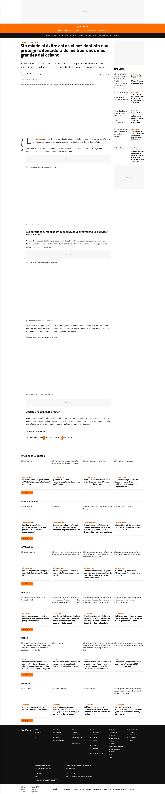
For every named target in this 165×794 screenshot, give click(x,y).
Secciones (114, 35)
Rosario (65, 35)
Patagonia (103, 35)
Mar (36, 42)
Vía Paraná (94, 748)
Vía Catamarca (77, 737)
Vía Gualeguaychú (96, 753)
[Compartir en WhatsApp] (22, 145)
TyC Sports (107, 789)
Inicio (48, 35)
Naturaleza (67, 438)
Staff (36, 776)
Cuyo (95, 35)
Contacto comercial (42, 771)
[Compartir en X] (22, 149)
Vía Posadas (94, 732)
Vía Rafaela (94, 745)
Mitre (76, 789)
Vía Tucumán (76, 735)
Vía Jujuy (75, 732)
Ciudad (88, 789)
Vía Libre (130, 740)
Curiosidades (32, 438)
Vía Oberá (93, 740)
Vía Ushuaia (113, 732)
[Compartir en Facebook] (22, 140)
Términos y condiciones (43, 765)
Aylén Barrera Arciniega (34, 74)
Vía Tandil (56, 737)
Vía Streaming (132, 735)
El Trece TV (68, 789)
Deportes (112, 752)
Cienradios (97, 789)
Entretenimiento (114, 749)
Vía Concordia (95, 751)
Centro (73, 35)
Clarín (55, 789)
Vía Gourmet (131, 737)
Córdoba (56, 35)
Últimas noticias (114, 738)
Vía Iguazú (93, 737)
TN (60, 789)
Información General (116, 746)
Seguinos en (103, 74)
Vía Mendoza (76, 743)
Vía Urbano (131, 732)
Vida (110, 757)
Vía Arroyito (57, 735)
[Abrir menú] (39, 26)
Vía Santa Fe (94, 743)
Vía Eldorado (94, 735)
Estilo (111, 754)
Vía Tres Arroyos (59, 740)
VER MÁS (26, 493)
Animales (57, 438)
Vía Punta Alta (58, 743)
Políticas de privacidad (43, 768)
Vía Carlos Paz (58, 732)
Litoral (88, 35)
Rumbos (130, 743)
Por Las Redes (27, 42)
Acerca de (38, 773)
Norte (81, 35)
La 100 (82, 789)
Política (111, 741)
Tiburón (48, 438)
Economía (112, 743)
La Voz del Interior (119, 789)
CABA (36, 737)
